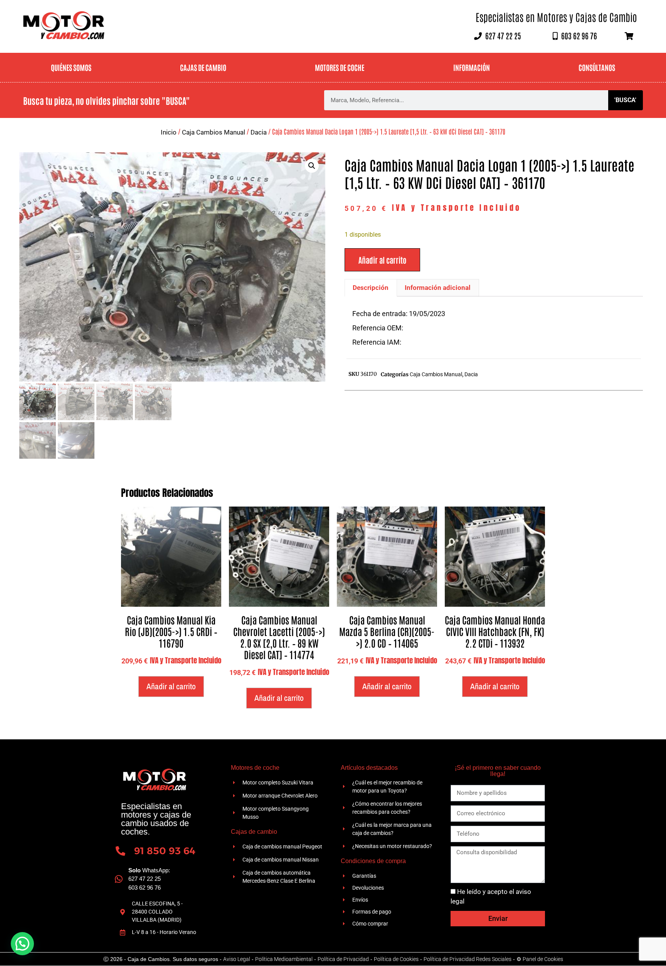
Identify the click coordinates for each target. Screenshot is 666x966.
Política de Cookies (396, 959)
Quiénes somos (71, 67)
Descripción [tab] (370, 287)
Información (471, 67)
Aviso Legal (236, 959)
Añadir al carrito (382, 260)
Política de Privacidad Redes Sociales (467, 959)
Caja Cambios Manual (213, 132)
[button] (312, 166)
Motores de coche (339, 67)
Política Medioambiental (284, 959)
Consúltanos (597, 67)
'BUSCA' (625, 100)
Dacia (259, 132)
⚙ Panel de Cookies (539, 959)
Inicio (169, 132)
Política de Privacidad (343, 959)
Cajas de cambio (203, 67)
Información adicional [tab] (438, 287)
